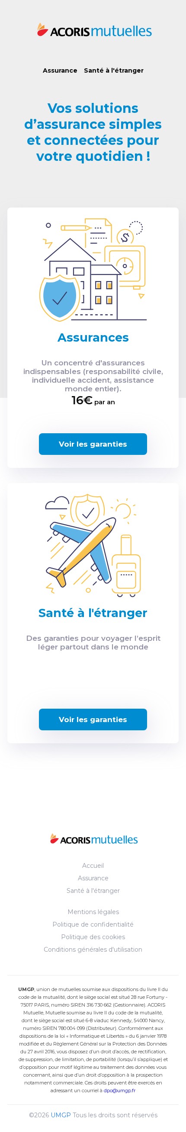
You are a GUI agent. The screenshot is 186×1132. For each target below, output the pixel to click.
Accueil (93, 866)
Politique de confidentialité (93, 924)
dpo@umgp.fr (119, 1090)
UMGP (61, 1115)
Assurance (60, 70)
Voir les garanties (93, 444)
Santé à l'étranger (114, 70)
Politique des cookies (93, 937)
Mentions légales (93, 912)
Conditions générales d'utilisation (93, 949)
